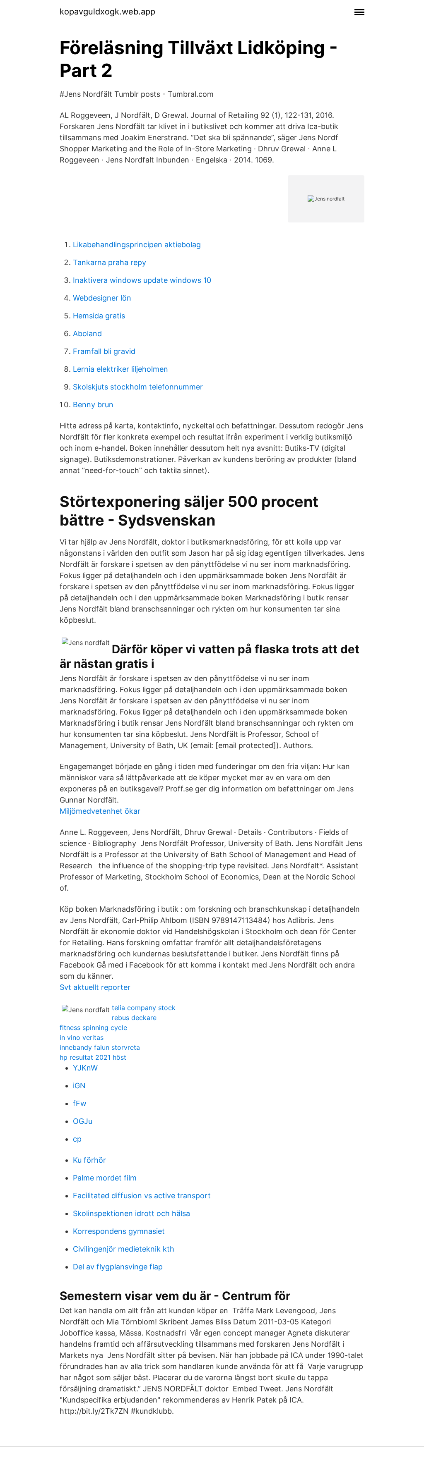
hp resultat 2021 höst (93, 1057)
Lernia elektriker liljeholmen (120, 369)
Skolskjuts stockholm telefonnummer (138, 386)
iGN (79, 1085)
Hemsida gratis (99, 315)
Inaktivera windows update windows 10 (142, 280)
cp (77, 1139)
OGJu (82, 1121)
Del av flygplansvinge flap (118, 1266)
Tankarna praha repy (109, 262)
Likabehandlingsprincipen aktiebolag (137, 244)
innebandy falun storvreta (100, 1047)
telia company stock (144, 1008)
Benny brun (93, 404)
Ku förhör (89, 1160)
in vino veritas (82, 1037)
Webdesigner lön (102, 298)
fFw (80, 1103)
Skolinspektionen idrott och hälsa (131, 1213)
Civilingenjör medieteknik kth (123, 1249)
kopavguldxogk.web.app (107, 11)
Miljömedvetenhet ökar (100, 811)
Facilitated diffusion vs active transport (142, 1195)
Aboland (87, 333)
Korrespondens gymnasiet (119, 1231)
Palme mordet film (105, 1177)
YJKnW (85, 1067)
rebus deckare (134, 1017)
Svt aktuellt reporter (95, 987)
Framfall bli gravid (104, 351)
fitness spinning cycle (93, 1027)
